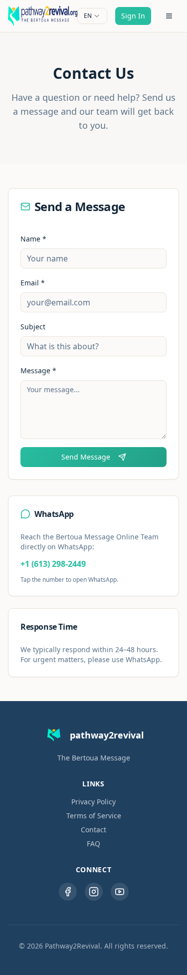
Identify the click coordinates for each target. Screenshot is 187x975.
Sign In (133, 15)
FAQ (93, 843)
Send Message (85, 457)
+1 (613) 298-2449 (53, 563)
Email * (32, 282)
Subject (32, 326)
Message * (38, 370)
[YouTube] (120, 892)
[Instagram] (94, 892)
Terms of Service (93, 815)
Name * (33, 239)
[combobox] (92, 16)
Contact (93, 829)
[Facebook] (68, 892)
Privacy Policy (93, 801)
